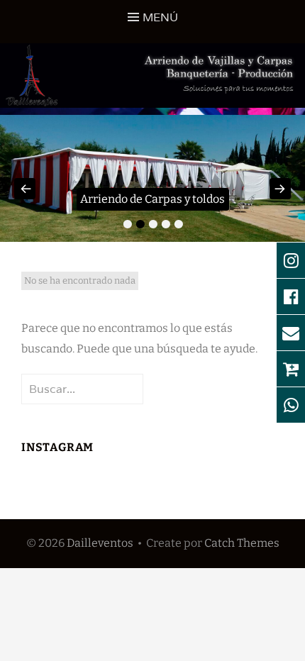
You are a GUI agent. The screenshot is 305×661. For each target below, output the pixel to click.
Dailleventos (100, 543)
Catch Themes (241, 543)
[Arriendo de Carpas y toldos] (152, 178)
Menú (160, 17)
